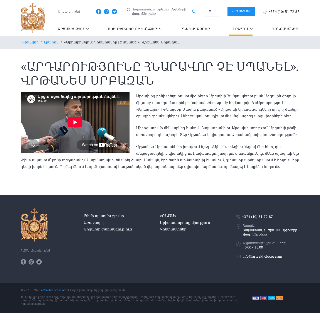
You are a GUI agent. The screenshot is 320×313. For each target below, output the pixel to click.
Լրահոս (240, 29)
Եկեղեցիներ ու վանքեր (132, 29)
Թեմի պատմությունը (104, 216)
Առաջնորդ (94, 222)
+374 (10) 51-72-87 (284, 12)
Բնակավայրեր (195, 29)
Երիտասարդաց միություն (185, 222)
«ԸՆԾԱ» (168, 216)
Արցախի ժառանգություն (108, 229)
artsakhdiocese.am (53, 290)
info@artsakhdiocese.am (262, 256)
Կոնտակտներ (285, 29)
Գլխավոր (30, 42)
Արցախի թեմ (71, 29)
